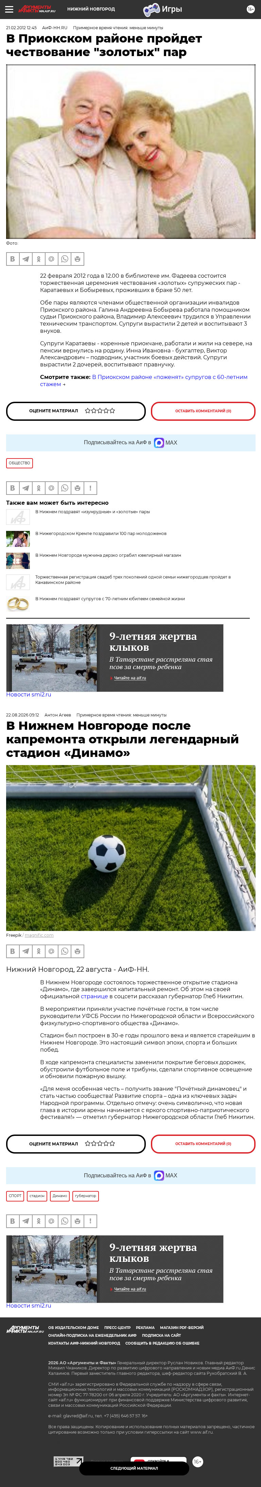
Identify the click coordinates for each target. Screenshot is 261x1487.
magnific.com (39, 935)
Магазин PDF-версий (182, 1328)
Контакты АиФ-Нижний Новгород (84, 1343)
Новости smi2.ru (28, 694)
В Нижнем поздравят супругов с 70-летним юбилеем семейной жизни (110, 598)
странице (94, 996)
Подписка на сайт (161, 1335)
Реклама (145, 1328)
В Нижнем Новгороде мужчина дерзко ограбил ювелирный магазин (108, 555)
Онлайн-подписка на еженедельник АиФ (92, 1335)
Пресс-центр (117, 1328)
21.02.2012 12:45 (21, 27)
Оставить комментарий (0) (203, 411)
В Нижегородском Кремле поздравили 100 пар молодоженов (101, 533)
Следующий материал (134, 1468)
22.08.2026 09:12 (22, 714)
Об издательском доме (73, 1328)
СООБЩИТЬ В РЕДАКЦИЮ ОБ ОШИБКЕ (162, 1343)
